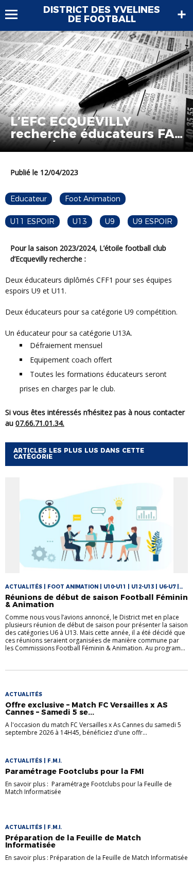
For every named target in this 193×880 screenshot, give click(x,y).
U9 (110, 221)
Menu (16, 14)
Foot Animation (92, 198)
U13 (80, 221)
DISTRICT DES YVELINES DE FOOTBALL (101, 14)
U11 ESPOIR (32, 221)
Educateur (28, 198)
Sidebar (182, 14)
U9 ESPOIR (152, 221)
